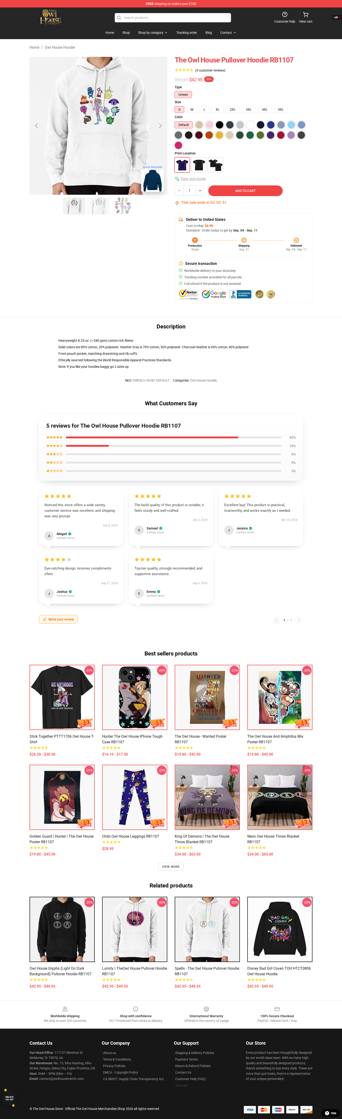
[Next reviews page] (299, 620)
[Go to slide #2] (98, 206)
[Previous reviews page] (276, 620)
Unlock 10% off (9, 1098)
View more (171, 866)
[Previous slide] (37, 126)
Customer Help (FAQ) (190, 1079)
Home (34, 47)
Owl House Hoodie (60, 47)
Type (178, 87)
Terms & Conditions (117, 1059)
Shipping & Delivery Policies (194, 1053)
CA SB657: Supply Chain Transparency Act (133, 1079)
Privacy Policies (114, 1066)
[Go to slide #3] (122, 206)
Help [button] (333, 1113)
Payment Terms (186, 1059)
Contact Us (183, 1072)
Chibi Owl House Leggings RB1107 (130, 836)
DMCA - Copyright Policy (120, 1072)
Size (178, 102)
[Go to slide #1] (74, 206)
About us (109, 1053)
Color (179, 117)
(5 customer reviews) (210, 70)
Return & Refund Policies (193, 1066)
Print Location (185, 153)
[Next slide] (160, 126)
